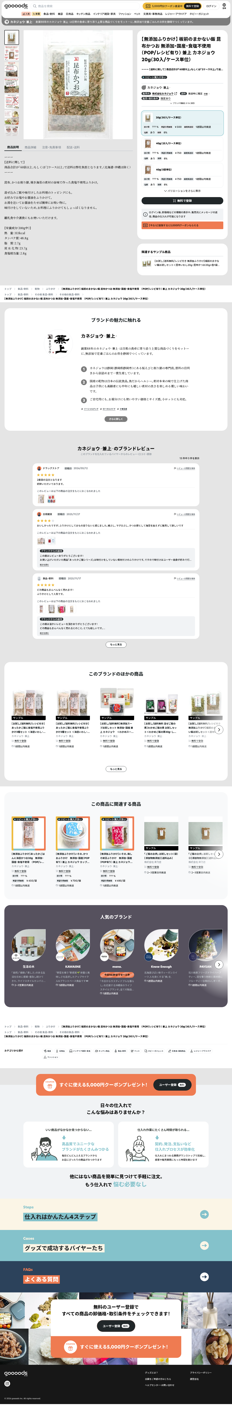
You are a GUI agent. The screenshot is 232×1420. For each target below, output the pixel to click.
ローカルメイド (109, 409)
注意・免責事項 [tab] (51, 147)
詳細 (206, 94)
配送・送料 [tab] (73, 147)
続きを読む (44, 565)
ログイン (211, 6)
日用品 (69, 14)
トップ (7, 288)
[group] (172, 1085)
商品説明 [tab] (13, 147)
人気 (27, 13)
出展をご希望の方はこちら (158, 1379)
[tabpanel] (68, 205)
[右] (219, 729)
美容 (60, 14)
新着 (38, 13)
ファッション (125, 14)
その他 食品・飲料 (44, 294)
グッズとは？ (151, 1372)
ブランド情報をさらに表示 (184, 103)
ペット (137, 14)
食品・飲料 (49, 14)
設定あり (166, 98)
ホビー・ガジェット (199, 14)
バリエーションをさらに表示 (184, 191)
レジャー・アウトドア (176, 14)
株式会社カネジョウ (162, 93)
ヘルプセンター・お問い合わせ (159, 1385)
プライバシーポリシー (201, 1372)
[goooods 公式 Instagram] (7, 1384)
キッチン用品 (83, 14)
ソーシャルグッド (91, 409)
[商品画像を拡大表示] (78, 84)
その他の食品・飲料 (69, 294)
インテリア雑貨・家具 (104, 14)
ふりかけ (50, 288)
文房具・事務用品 (152, 14)
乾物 (37, 288)
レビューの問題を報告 (186, 468)
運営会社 (194, 1379)
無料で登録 (20, 740)
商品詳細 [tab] (30, 147)
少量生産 (123, 409)
